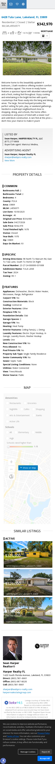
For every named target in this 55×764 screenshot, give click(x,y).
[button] (3, 760)
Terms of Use (13, 736)
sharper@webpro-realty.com (18, 157)
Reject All (46, 751)
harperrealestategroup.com (17, 692)
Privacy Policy (44, 733)
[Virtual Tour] (24, 4)
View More (10, 160)
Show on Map (29, 467)
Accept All (45, 758)
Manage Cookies (28, 751)
